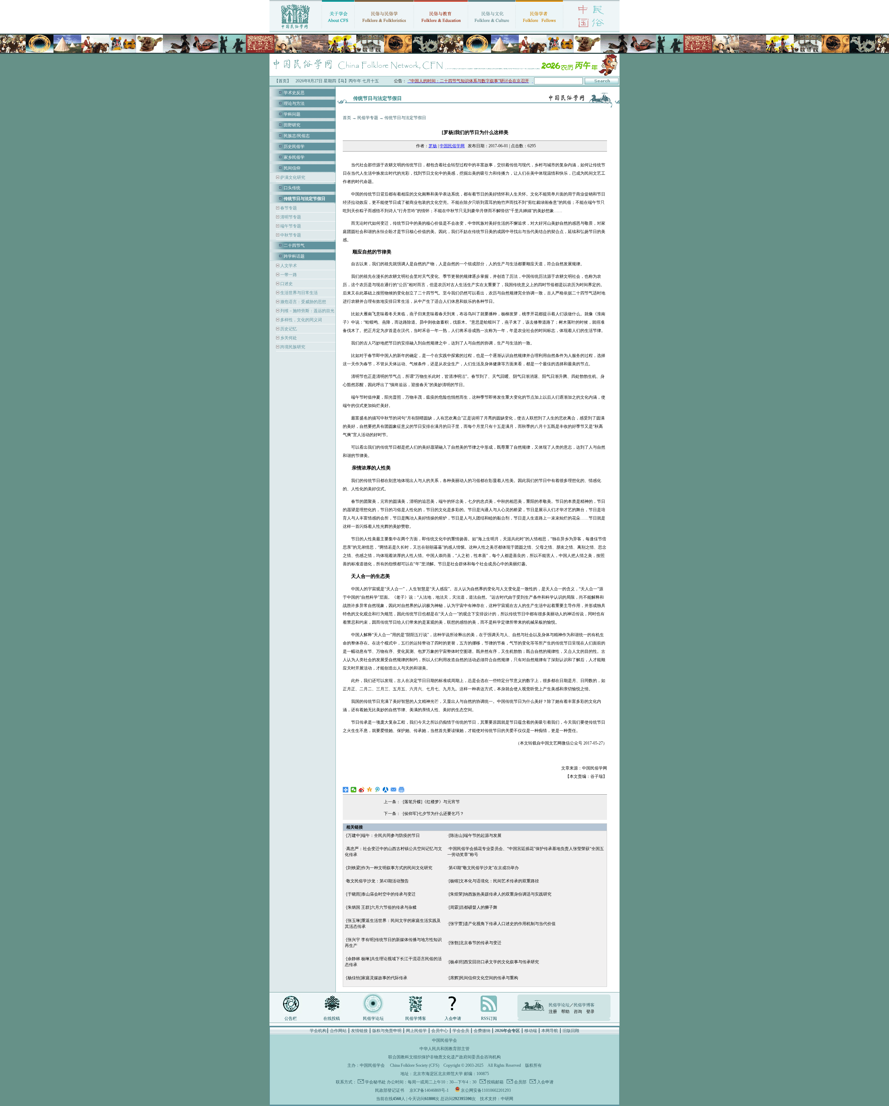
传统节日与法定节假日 (405, 117)
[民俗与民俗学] (384, 29)
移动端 (530, 1030)
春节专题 (288, 208)
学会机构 (318, 1030)
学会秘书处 (375, 1082)
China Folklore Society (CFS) (414, 1065)
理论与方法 (294, 103)
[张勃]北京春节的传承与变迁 (475, 942)
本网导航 (549, 1030)
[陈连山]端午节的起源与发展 (475, 835)
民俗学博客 (415, 1018)
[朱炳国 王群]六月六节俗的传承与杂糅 (381, 907)
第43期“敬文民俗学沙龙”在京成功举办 (484, 867)
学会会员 (460, 1030)
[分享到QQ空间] (370, 789)
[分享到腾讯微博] (378, 789)
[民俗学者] (539, 29)
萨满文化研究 (292, 177)
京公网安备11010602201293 (486, 1090)
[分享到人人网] (386, 789)
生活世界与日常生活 (298, 292)
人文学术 (288, 265)
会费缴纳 (482, 1030)
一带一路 (288, 274)
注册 (553, 1011)
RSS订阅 (489, 1018)
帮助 (565, 1011)
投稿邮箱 (495, 1082)
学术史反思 (294, 92)
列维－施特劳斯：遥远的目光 (306, 310)
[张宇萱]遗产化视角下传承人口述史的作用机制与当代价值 (502, 923)
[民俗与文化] (491, 29)
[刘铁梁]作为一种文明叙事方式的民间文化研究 (389, 867)
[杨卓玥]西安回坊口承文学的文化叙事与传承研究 (494, 961)
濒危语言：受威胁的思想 (302, 301)
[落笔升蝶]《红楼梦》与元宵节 (431, 801)
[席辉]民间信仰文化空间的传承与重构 (483, 977)
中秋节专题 (290, 235)
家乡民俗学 (294, 157)
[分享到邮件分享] (394, 789)
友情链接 (359, 1030)
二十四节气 (294, 245)
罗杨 (433, 145)
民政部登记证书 (389, 1090)
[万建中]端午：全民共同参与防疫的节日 (383, 835)
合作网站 (338, 1030)
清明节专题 (290, 217)
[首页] (295, 29)
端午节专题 (290, 226)
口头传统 (292, 187)
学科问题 (292, 114)
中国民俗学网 (452, 145)
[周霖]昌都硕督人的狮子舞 (473, 907)
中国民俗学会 (372, 1065)
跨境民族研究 (292, 346)
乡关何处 (288, 337)
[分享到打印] (402, 789)
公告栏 (290, 1018)
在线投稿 (331, 1018)
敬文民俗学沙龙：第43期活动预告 (377, 881)
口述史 (286, 283)
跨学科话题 (294, 256)
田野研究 (292, 125)
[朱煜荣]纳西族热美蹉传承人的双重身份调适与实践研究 (500, 894)
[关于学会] (338, 29)
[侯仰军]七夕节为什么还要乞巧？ (433, 813)
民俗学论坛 (373, 1018)
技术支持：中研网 (496, 1098)
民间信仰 (292, 168)
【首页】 (282, 80)
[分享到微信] (354, 789)
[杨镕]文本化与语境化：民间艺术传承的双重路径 (494, 881)
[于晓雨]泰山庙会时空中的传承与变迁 (381, 894)
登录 (590, 1011)
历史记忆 (288, 328)
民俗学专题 (367, 117)
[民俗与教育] (441, 29)
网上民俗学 (416, 1030)
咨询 (578, 1011)
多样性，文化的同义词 (300, 319)
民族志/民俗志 (297, 135)
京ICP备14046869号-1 (429, 1090)
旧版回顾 (571, 1030)
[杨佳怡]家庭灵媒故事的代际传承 (376, 977)
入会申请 (452, 1018)
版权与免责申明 (386, 1030)
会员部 (519, 1082)
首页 (347, 117)
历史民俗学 (294, 146)
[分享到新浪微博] (362, 789)
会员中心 (439, 1030)
